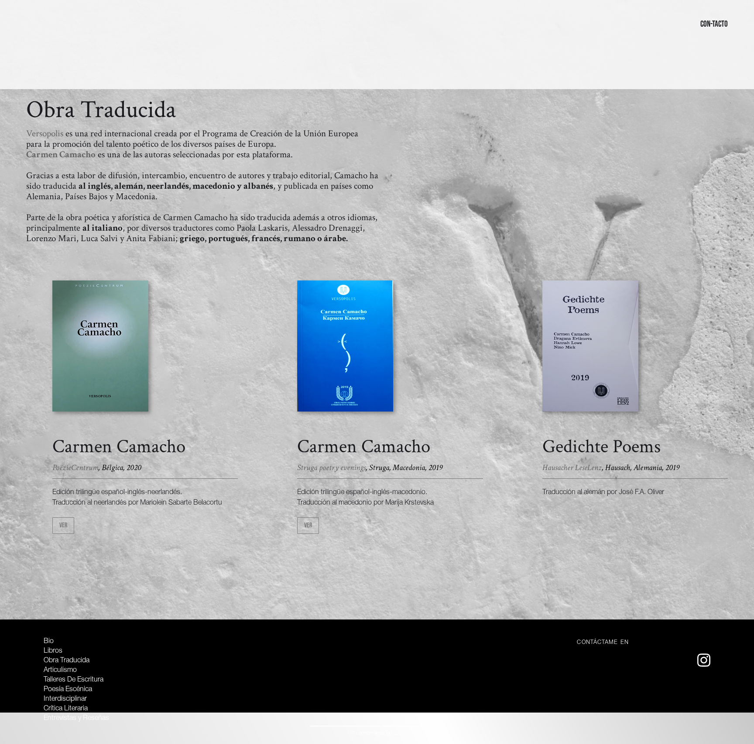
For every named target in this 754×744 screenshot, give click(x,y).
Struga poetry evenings (331, 467)
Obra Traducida (66, 660)
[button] (36, 24)
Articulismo (60, 670)
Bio (49, 641)
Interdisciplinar (66, 699)
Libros (53, 651)
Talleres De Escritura (73, 680)
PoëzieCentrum (75, 467)
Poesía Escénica (68, 689)
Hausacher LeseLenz (572, 467)
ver (63, 525)
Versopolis (44, 133)
